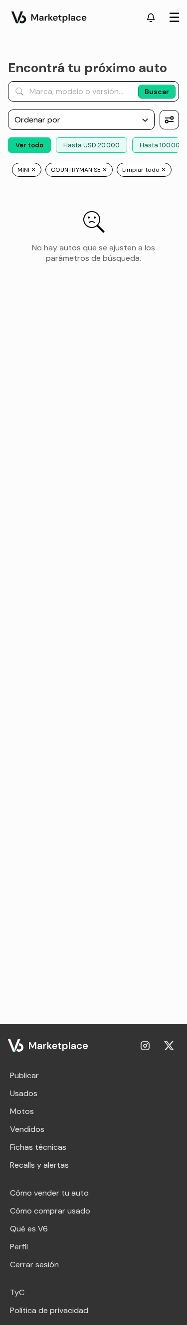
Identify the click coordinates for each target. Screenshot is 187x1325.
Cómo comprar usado (50, 1211)
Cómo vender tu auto (49, 1193)
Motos (22, 1111)
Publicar (24, 1075)
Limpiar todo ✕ (144, 170)
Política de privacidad (49, 1310)
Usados (23, 1093)
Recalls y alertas (39, 1165)
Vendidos (27, 1129)
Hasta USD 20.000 (91, 145)
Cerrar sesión (34, 1264)
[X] (169, 1046)
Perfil (19, 1246)
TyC (17, 1292)
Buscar (157, 91)
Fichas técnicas (38, 1147)
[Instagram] (145, 1046)
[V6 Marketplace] (48, 1045)
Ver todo (29, 145)
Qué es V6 (29, 1228)
